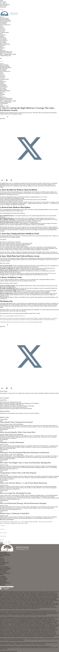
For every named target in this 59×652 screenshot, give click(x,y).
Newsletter (2, 47)
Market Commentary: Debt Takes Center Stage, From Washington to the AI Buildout (19, 403)
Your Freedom (3, 42)
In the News (3, 45)
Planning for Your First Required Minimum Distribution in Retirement (24, 452)
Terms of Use (14, 651)
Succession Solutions (5, 4)
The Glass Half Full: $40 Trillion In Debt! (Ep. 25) (11, 404)
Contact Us (2, 396)
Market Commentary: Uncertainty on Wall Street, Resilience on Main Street (17, 406)
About (1, 26)
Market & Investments (5, 44)
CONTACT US (3, 56)
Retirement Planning (4, 19)
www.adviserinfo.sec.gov (44, 646)
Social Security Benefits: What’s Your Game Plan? (18, 432)
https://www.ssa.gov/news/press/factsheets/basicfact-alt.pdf (32, 322)
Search (1, 0)
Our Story (2, 31)
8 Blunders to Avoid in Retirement (12, 442)
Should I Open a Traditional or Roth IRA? (14, 513)
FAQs (1, 33)
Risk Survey (3, 50)
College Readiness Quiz (5, 55)
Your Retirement (3, 40)
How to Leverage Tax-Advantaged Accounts (15, 493)
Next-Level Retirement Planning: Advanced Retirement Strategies (23, 503)
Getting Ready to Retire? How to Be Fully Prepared (18, 473)
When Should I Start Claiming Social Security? (10, 402)
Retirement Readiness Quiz (6, 51)
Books (1, 46)
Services (2, 17)
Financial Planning (4, 18)
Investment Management (5, 20)
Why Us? (2, 27)
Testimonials (3, 35)
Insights (2, 36)
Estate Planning (3, 22)
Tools (1, 49)
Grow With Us (3, 3)
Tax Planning (3, 23)
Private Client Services (5, 24)
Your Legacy (3, 41)
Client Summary (9, 586)
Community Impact (4, 32)
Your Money (3, 37)
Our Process (3, 29)
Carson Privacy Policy (5, 651)
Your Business (3, 38)
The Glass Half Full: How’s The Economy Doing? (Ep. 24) (13, 407)
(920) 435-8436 (3, 5)
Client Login (3, 7)
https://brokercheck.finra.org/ (6, 647)
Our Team (2, 28)
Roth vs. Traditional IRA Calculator (8, 54)
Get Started (2, 416)
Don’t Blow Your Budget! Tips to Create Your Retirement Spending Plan (25, 463)
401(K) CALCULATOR (5, 53)
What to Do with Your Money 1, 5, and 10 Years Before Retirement (23, 483)
